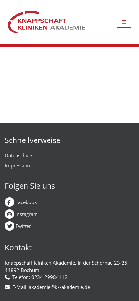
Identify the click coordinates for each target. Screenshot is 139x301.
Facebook (25, 202)
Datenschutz (18, 155)
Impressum (17, 165)
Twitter (22, 226)
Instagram (26, 214)
